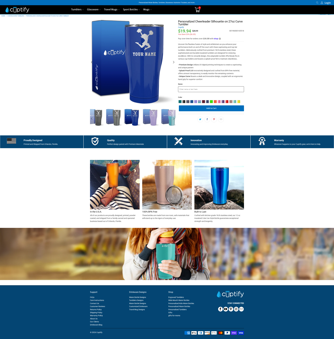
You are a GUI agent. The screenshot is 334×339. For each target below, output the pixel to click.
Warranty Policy (96, 315)
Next (329, 14)
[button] (77, 10)
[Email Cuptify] (241, 309)
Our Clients (94, 322)
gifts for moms (174, 315)
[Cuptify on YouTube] (225, 309)
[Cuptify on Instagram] (236, 309)
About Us (93, 319)
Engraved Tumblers (176, 297)
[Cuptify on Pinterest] (231, 309)
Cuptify (181, 27)
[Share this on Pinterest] (214, 119)
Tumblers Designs (136, 300)
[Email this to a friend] (221, 119)
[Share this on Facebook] (207, 119)
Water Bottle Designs (137, 297)
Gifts (170, 312)
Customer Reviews (97, 306)
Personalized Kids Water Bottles (181, 303)
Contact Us (94, 303)
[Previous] (92, 62)
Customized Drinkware (138, 306)
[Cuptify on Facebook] (220, 309)
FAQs (92, 297)
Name (180, 84)
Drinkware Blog (96, 325)
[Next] (173, 62)
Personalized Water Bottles (179, 306)
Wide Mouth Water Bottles (178, 300)
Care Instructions (97, 300)
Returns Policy (96, 309)
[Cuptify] (17, 10)
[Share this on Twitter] (200, 119)
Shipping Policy (96, 312)
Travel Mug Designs (137, 309)
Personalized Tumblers (177, 309)
